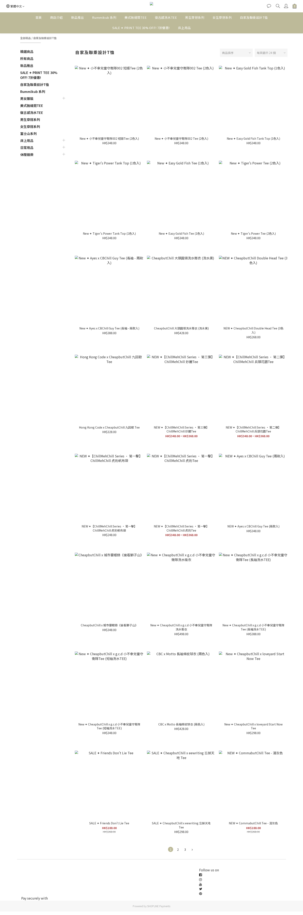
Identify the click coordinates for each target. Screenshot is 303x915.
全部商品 (25, 38)
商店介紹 (56, 17)
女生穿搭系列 (222, 17)
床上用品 (184, 28)
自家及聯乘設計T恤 (254, 17)
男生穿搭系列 (194, 17)
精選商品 (26, 51)
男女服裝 (26, 98)
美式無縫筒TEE (135, 17)
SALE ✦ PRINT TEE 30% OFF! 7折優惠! (141, 28)
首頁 (38, 17)
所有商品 (26, 58)
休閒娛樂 (26, 154)
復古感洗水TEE (166, 17)
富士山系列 (28, 133)
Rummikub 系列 (104, 17)
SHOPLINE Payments (158, 906)
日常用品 (26, 147)
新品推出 (77, 17)
